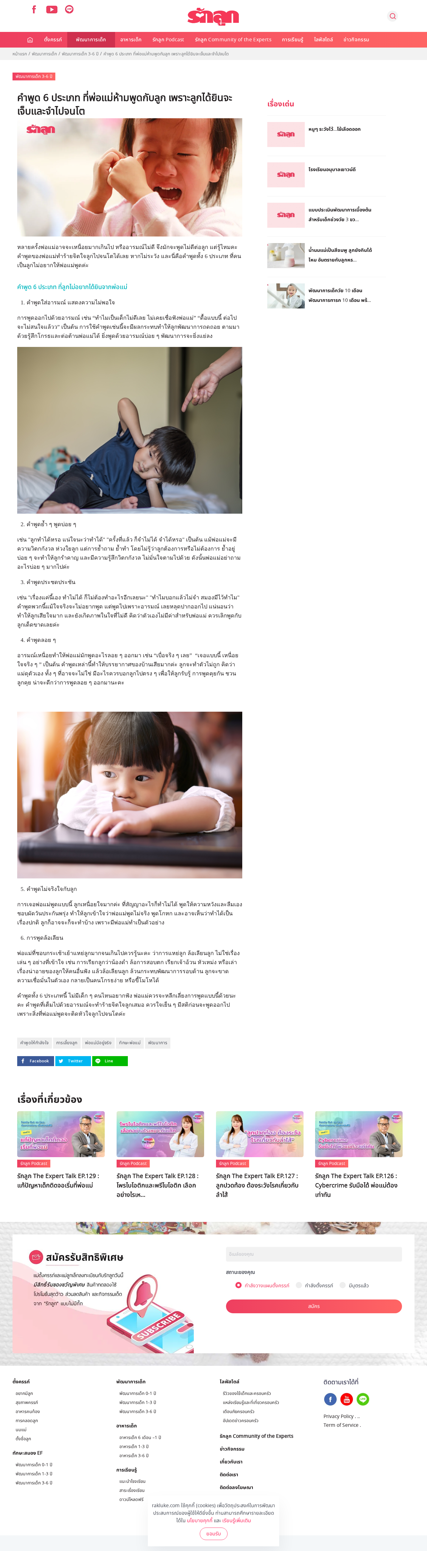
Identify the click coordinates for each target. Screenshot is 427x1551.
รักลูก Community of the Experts (233, 39)
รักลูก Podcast (168, 39)
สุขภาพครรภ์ (27, 1402)
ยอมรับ (213, 1534)
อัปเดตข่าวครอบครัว (241, 1420)
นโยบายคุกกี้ (200, 1520)
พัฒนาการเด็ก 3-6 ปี (80, 54)
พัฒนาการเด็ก (91, 39)
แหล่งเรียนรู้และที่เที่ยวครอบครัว (251, 1402)
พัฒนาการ (157, 1043)
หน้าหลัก (30, 40)
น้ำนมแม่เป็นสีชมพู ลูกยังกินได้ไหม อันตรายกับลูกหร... (340, 255)
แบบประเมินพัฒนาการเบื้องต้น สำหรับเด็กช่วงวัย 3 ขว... (340, 214)
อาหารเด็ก (131, 39)
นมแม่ (21, 1429)
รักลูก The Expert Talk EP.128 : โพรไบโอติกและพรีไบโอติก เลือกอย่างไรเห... (157, 1186)
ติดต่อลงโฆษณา (236, 1487)
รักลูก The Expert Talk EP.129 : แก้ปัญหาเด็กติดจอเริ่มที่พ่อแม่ (58, 1181)
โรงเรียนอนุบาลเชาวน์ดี (332, 169)
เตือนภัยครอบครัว (238, 1411)
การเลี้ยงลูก (67, 1043)
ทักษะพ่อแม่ (130, 1043)
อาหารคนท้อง (28, 1411)
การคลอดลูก (27, 1420)
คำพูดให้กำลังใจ (34, 1043)
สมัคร (314, 1306)
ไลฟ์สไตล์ (323, 39)
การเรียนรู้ (293, 39)
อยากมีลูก (24, 1393)
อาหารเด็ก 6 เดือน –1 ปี (140, 1437)
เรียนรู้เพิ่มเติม (236, 1520)
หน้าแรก (20, 54)
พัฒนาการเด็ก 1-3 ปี (34, 1474)
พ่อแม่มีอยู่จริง (98, 1043)
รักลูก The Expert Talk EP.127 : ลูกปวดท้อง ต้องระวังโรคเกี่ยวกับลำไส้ (257, 1186)
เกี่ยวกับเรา (231, 1461)
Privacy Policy (339, 1416)
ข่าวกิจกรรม (356, 39)
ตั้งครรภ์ (53, 39)
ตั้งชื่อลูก (23, 1439)
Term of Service (341, 1425)
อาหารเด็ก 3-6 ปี (133, 1455)
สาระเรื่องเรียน (132, 1490)
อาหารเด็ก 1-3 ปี (133, 1446)
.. (358, 1416)
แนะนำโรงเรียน (132, 1481)
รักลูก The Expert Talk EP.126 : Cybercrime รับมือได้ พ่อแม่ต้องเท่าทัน (356, 1186)
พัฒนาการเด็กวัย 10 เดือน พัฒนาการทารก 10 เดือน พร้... (340, 295)
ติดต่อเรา (229, 1474)
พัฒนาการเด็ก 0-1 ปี (34, 1465)
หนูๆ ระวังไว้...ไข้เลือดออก (335, 128)
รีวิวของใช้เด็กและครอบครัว (247, 1393)
